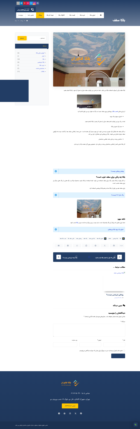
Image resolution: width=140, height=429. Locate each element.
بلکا (77, 223)
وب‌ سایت (74, 340)
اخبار (43, 56)
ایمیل (99, 340)
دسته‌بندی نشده (40, 68)
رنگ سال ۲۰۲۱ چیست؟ (117, 195)
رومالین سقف (79, 238)
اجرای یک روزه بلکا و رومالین (116, 229)
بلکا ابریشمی (115, 238)
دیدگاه (123, 322)
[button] (37, 3)
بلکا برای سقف (92, 238)
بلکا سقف (85, 238)
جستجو (22, 38)
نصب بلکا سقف (63, 238)
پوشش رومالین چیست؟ (117, 171)
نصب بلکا (115, 111)
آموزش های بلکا (40, 53)
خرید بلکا (41, 65)
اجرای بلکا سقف (100, 238)
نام (124, 340)
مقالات (109, 238)
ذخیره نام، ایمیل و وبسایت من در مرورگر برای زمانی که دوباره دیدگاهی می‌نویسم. (101, 351)
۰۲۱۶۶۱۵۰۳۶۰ (75, 393)
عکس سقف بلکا (71, 238)
